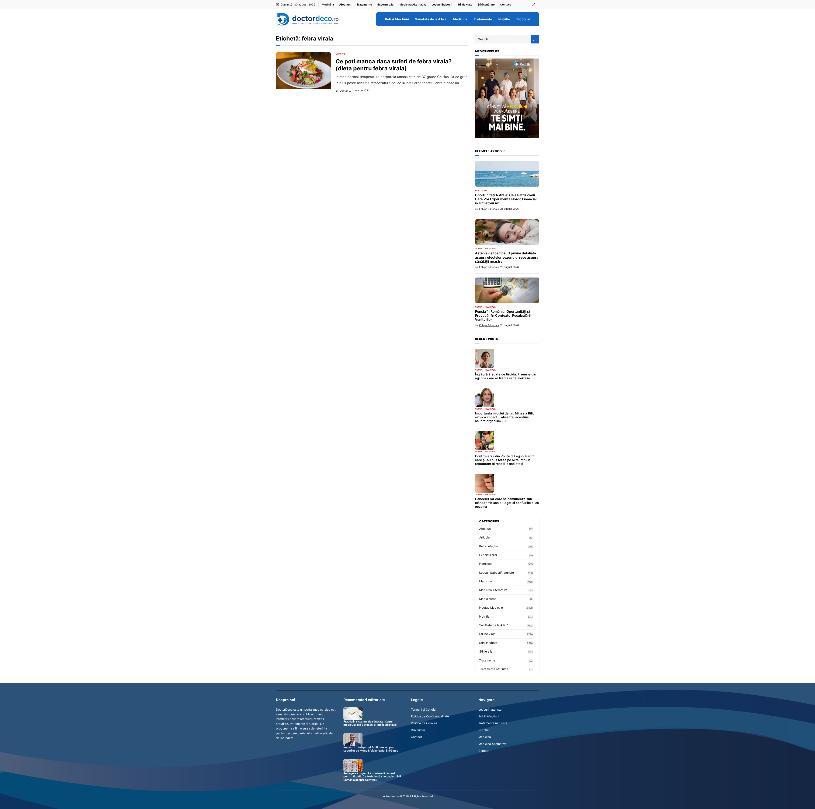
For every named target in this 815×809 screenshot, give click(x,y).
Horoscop (481, 190)
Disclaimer (418, 730)
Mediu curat (487, 599)
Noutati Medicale (485, 248)
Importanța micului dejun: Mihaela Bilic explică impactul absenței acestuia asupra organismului (505, 417)
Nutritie (341, 54)
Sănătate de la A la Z (493, 625)
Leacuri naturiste (490, 709)
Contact (416, 737)
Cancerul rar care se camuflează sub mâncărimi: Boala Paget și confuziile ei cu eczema (507, 503)
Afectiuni (485, 528)
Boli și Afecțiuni (489, 546)
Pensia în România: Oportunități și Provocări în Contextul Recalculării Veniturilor (503, 316)
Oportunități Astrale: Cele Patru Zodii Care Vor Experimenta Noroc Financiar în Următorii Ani (506, 199)
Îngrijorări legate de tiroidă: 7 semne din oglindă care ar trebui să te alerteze (505, 376)
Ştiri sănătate (488, 642)
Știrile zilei (486, 651)
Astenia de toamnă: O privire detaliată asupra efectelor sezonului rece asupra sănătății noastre (506, 257)
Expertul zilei (488, 555)
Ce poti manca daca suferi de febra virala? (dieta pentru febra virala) (394, 64)
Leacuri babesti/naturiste (496, 572)
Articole (484, 537)
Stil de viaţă (487, 634)
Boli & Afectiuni (488, 716)
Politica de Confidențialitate (430, 716)
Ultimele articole (490, 151)
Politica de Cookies (424, 723)
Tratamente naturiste (493, 669)
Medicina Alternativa (493, 590)
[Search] (535, 39)
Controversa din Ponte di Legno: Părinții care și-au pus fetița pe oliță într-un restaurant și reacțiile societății (505, 460)
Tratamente (487, 660)
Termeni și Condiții (423, 709)
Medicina (485, 581)
